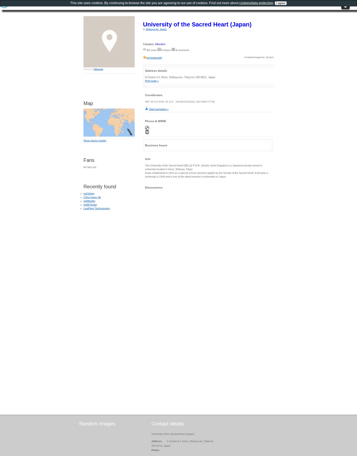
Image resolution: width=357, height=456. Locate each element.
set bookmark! (154, 57)
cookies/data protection (256, 3)
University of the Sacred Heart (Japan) (197, 24)
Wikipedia (98, 69)
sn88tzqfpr (89, 201)
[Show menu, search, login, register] (345, 9)
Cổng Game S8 (92, 197)
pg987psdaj (90, 204)
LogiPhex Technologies (96, 208)
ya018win (88, 193)
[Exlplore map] (109, 135)
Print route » (152, 81)
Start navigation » (159, 109)
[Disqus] (208, 244)
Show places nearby (94, 140)
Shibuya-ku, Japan (156, 29)
